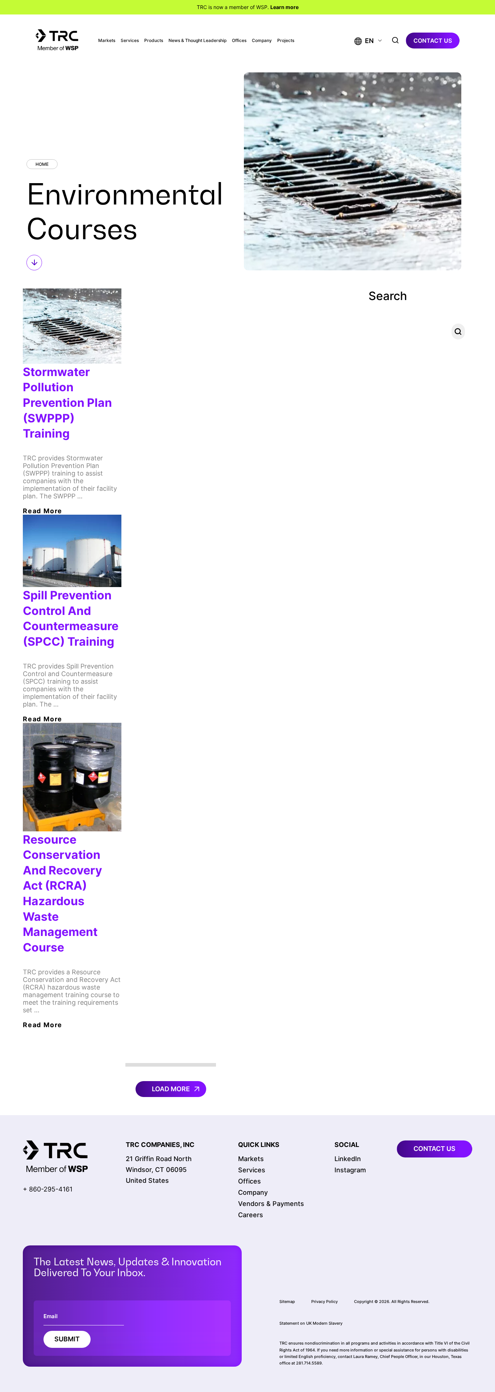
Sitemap (287, 1301)
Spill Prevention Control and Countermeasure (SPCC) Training (70, 618)
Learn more (284, 7)
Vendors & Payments (271, 1203)
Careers (250, 1215)
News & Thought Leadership (197, 40)
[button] (364, 40)
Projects (285, 40)
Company (262, 40)
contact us (432, 40)
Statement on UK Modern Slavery (310, 1323)
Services (130, 40)
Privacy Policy (324, 1301)
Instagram (350, 1170)
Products (153, 40)
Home (42, 164)
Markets (106, 40)
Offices (239, 40)
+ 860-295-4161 (47, 1189)
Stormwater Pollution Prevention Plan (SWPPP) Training (67, 403)
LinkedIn (347, 1159)
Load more (171, 1089)
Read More (42, 511)
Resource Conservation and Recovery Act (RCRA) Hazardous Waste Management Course (62, 893)
